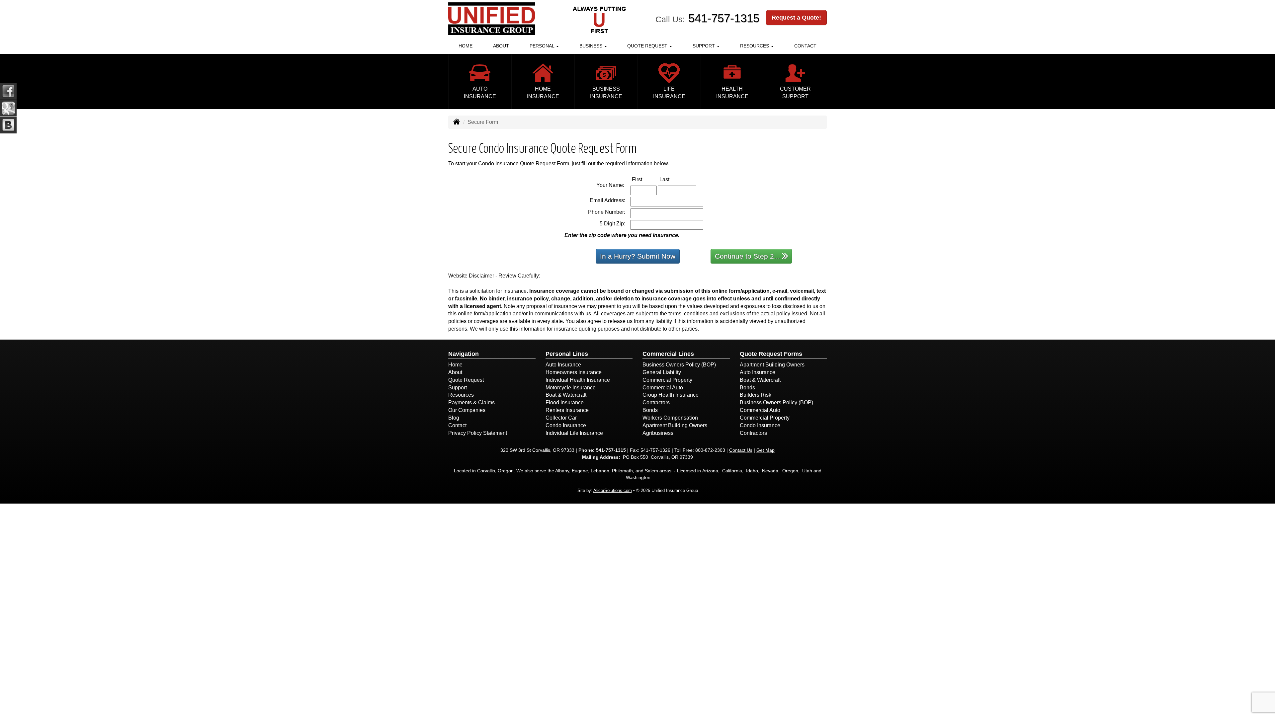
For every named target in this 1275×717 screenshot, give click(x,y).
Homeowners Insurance (574, 372)
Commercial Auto (662, 387)
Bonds (650, 410)
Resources (461, 395)
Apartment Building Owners (674, 425)
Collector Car (561, 418)
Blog (453, 418)
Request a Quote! (796, 17)
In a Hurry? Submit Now (637, 256)
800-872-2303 (710, 450)
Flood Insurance (565, 402)
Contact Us (740, 450)
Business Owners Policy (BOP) (679, 364)
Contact (805, 45)
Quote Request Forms (771, 354)
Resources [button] (755, 45)
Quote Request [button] (648, 45)
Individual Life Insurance (574, 433)
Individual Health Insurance (578, 380)
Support (457, 387)
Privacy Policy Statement (477, 433)
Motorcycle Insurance (571, 387)
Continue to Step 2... (747, 256)
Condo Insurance (566, 425)
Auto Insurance (563, 364)
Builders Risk (755, 395)
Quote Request (466, 380)
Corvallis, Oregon (495, 470)
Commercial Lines (668, 354)
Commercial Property (667, 380)
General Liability (661, 372)
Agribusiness (657, 433)
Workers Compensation (670, 418)
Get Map (765, 450)
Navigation (463, 354)
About (501, 45)
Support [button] (704, 45)
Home (465, 45)
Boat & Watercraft (566, 395)
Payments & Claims (471, 402)
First (644, 179)
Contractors (656, 402)
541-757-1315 (723, 18)
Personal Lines (567, 354)
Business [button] (591, 45)
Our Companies (466, 410)
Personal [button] (542, 45)
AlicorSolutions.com (612, 490)
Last (671, 179)
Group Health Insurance (670, 395)
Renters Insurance (567, 410)
